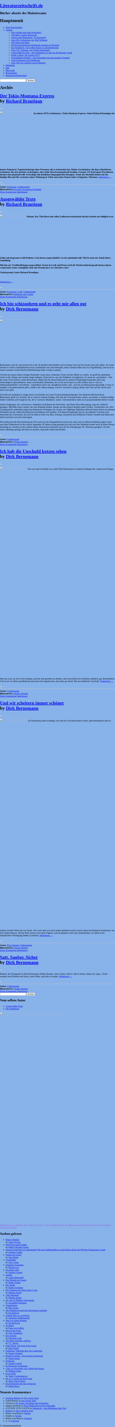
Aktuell (9, 30)
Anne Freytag (14, 1242)
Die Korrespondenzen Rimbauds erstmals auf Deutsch (35, 45)
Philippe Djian (14, 1371)
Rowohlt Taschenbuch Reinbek (27, 189)
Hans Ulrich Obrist (16, 1381)
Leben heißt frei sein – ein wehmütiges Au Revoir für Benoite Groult (41, 53)
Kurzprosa (11, 187)
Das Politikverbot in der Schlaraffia (39, 1406)
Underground (23, 187)
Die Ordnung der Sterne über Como (21, 1290)
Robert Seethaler (15, 1287)
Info (7, 68)
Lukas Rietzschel (16, 1277)
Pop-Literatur (13, 945)
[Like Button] (1, 108)
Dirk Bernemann (22, 308)
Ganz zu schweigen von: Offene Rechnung (25, 1368)
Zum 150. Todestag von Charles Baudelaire (30, 50)
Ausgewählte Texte (18, 198)
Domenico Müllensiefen (19, 1318)
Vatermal (28, 1418)
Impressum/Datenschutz (16, 75)
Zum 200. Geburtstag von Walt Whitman (29, 40)
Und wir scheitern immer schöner (32, 702)
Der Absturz (11, 1335)
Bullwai (9, 1411)
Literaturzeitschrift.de (21, 5)
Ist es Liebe (11, 1373)
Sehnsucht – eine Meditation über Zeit (49, 1408)
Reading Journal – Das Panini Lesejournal (24, 1356)
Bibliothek (10, 65)
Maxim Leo (13, 1267)
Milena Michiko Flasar (18, 1247)
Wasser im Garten (13, 1255)
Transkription (11, 1305)
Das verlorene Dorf (24, 1411)
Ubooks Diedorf (20, 442)
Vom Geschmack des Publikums (25, 60)
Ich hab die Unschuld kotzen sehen (33, 451)
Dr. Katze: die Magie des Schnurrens (32, 1403)
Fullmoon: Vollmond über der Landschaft (24, 1351)
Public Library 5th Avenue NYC (25, 55)
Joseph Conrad (15, 1363)
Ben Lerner (13, 1308)
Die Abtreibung (12, 1009)
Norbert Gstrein (15, 1272)
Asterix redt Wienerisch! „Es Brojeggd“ (28, 37)
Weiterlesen (104, 177)
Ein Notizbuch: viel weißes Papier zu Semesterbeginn (35, 47)
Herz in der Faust (13, 1330)
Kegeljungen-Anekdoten (16, 1366)
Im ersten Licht (12, 1270)
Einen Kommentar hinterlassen (13, 192)
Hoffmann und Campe (23, 294)
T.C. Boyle (13, 1343)
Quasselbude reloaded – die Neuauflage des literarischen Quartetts (40, 58)
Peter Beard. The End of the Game (21, 1346)
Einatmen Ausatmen (14, 1265)
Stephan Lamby (15, 1252)
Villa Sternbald (12, 1295)
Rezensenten (11, 73)
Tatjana (27, 1413)
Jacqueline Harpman (17, 1303)
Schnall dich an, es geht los (18, 1315)
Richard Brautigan (24, 100)
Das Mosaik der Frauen (16, 1280)
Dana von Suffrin (16, 1328)
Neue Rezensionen (14, 27)
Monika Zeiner (15, 1293)
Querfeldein (11, 1260)
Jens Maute (13, 1257)
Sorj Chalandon (15, 1333)
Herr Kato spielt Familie (16, 1245)
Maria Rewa (13, 1386)
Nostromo (10, 1361)
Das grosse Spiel (31, 1398)
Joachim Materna (13, 1398)
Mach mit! (10, 70)
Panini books (14, 1358)
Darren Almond (15, 1353)
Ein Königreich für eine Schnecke (21, 1383)
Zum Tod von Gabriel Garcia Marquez (28, 63)
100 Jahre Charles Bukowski (24, 35)
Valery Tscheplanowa (17, 1376)
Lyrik (20, 292)
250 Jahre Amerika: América (18, 1341)
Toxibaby (10, 1325)
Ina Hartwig (13, 1313)
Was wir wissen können (16, 1320)
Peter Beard (13, 1348)
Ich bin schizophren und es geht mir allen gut (43, 303)
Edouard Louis (15, 1338)
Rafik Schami (14, 1282)
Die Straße (10, 1285)
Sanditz (9, 1275)
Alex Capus (13, 1262)
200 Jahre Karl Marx (20, 42)
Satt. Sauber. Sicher (19, 957)
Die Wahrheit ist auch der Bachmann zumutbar (26, 1310)
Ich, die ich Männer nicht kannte (20, 1300)
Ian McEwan (14, 1323)
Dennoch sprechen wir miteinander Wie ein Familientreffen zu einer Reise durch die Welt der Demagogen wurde (55, 1250)
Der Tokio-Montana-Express (27, 95)
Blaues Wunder (12, 1239)
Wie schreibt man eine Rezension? (26, 32)
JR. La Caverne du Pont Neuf (19, 1378)
